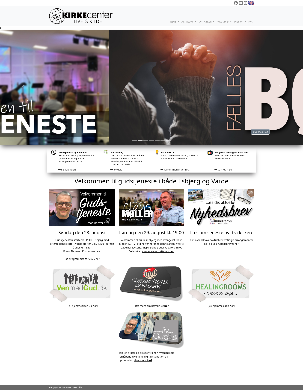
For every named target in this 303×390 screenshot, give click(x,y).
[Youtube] (241, 3)
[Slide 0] (134, 140)
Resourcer (223, 21)
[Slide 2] (145, 140)
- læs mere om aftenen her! (158, 251)
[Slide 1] (140, 140)
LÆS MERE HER (151, 131)
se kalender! (68, 169)
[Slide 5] (162, 140)
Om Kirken (205, 21)
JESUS (173, 21)
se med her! (224, 169)
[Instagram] (245, 3)
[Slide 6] (168, 140)
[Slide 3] (151, 140)
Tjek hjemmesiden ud (82, 306)
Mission (239, 21)
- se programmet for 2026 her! (82, 259)
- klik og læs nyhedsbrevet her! (221, 244)
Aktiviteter (187, 21)
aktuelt (117, 169)
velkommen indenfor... (176, 169)
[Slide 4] (157, 140)
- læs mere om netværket (151, 306)
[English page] (251, 3)
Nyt (250, 21)
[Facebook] (236, 3)
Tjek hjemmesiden (221, 306)
